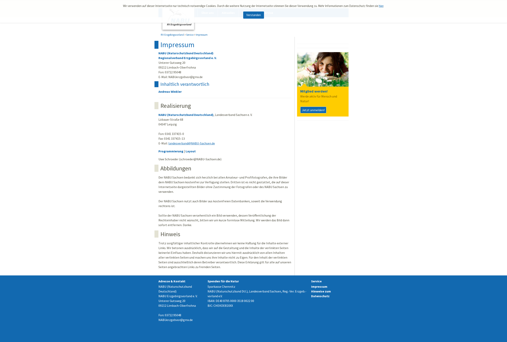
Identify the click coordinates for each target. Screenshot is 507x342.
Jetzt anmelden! (313, 110)
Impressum (202, 34)
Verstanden (253, 15)
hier (381, 6)
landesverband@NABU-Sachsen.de (191, 143)
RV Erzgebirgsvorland (172, 34)
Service (189, 34)
